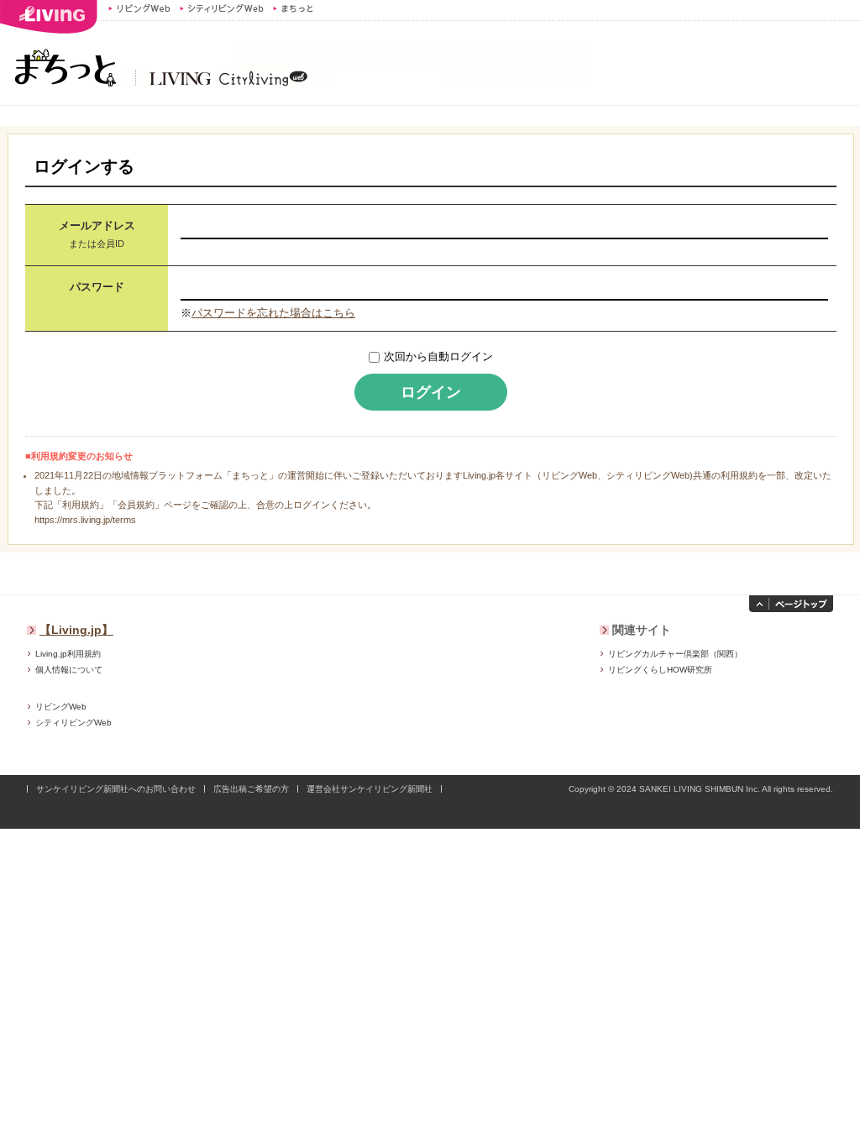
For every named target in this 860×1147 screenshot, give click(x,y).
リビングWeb (139, 8)
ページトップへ (791, 603)
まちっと (295, 8)
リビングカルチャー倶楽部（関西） (675, 653)
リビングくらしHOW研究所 (660, 669)
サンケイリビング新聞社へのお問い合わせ (116, 788)
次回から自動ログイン (438, 356)
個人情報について (68, 669)
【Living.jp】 (76, 629)
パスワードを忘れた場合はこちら (273, 312)
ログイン (431, 392)
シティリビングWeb (221, 8)
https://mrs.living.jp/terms (85, 520)
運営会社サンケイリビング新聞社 (370, 788)
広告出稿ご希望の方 (251, 788)
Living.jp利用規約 (68, 653)
